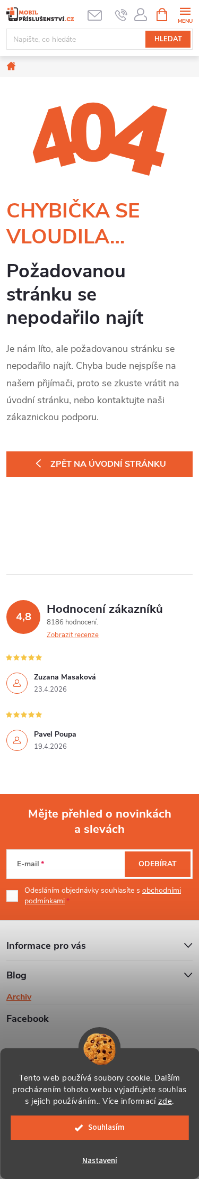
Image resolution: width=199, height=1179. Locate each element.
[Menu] (185, 14)
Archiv (18, 997)
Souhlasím (106, 1127)
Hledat (168, 39)
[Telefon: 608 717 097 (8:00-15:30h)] (121, 15)
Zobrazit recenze (73, 635)
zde (165, 1101)
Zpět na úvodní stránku (108, 464)
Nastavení (99, 1160)
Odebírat (158, 864)
